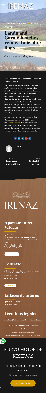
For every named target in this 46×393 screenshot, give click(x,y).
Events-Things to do (15, 24)
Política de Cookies (35, 320)
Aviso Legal (8, 320)
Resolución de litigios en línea (31, 335)
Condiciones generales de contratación (22, 332)
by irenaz (30, 56)
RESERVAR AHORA (23, 383)
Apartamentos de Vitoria (12, 302)
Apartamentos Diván (10, 304)
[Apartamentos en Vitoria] (21, 200)
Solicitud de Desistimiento (12, 335)
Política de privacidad (20, 320)
